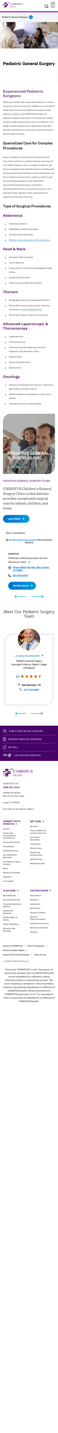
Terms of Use (40, 954)
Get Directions (20, 585)
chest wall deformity (32, 309)
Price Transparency (36, 946)
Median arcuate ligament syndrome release (29, 240)
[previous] (20, 596)
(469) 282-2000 (11, 787)
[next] (38, 596)
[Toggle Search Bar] (46, 7)
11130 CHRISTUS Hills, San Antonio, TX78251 (31, 569)
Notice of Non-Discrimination (16, 954)
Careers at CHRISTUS (13, 946)
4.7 (18, 676)
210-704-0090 (31, 689)
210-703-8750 (20, 576)
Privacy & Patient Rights (14, 950)
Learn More (15, 467)
